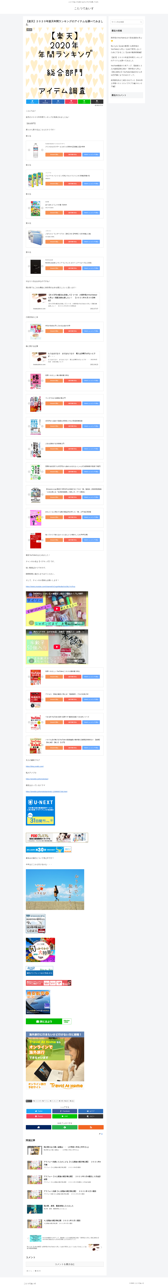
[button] (141, 22)
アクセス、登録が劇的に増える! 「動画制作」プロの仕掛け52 (66, 694)
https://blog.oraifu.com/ (35, 766)
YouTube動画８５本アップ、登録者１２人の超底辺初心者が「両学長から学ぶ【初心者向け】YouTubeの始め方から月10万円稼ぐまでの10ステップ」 (126, 70)
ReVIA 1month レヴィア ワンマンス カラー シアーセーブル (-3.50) (68, 263)
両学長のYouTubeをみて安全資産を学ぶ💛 (126, 39)
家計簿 (30, 1101)
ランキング (55, 1101)
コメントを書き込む (65, 1264)
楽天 (67, 1101)
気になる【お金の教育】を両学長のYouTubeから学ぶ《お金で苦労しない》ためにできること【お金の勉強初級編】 (126, 49)
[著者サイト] (38, 1127)
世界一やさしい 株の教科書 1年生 (57, 375)
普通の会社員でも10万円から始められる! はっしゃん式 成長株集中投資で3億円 (73, 466)
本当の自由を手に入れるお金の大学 (57, 326)
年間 (62, 1101)
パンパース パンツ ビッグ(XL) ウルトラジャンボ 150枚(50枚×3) (67, 176)
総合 (73, 1101)
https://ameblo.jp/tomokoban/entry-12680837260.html (46, 792)
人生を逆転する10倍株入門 (54, 443)
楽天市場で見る (73, 154)
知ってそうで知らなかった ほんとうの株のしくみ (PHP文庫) (66, 534)
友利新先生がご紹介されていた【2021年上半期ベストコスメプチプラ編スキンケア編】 (127, 83)
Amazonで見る (54, 154)
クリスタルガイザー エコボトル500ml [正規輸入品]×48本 (65, 147)
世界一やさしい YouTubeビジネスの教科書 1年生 (62, 671)
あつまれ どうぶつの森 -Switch (56, 205)
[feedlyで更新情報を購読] (64, 1127)
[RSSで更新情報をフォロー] (91, 1127)
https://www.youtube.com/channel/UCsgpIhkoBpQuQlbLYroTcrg (50, 587)
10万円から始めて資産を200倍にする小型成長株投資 (63, 421)
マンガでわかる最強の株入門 (55, 398)
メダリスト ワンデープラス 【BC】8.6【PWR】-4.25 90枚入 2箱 (68, 234)
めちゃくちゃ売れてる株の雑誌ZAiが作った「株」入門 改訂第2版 (68, 512)
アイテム (46, 1101)
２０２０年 (38, 1101)
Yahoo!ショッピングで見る (91, 154)
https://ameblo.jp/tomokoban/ (37, 779)
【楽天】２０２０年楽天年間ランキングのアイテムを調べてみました (126, 58)
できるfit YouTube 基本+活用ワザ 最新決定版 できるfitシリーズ (67, 717)
